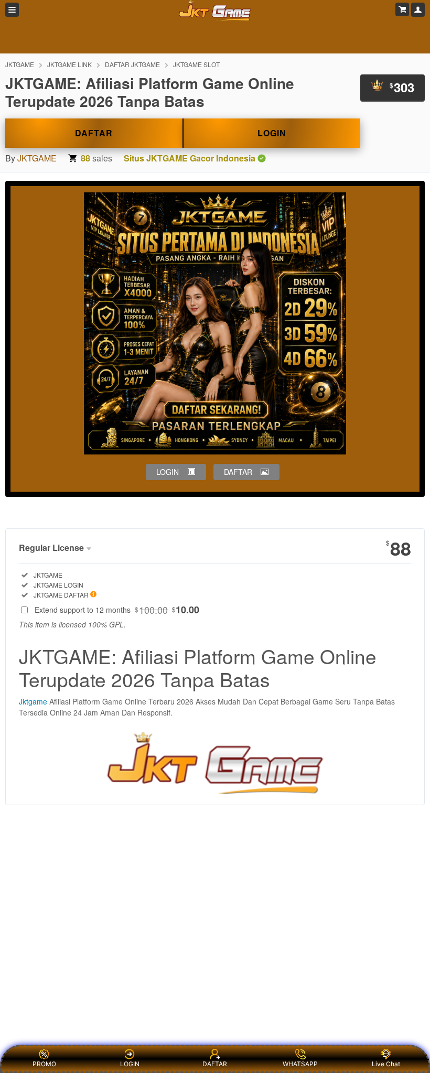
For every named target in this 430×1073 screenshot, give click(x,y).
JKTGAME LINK (69, 64)
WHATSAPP (300, 1064)
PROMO (44, 1064)
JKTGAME (19, 64)
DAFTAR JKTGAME (132, 64)
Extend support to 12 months (117, 609)
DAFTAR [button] (238, 472)
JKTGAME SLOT (196, 64)
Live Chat (386, 1064)
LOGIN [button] (167, 472)
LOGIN (271, 133)
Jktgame (33, 701)
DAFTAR (94, 133)
